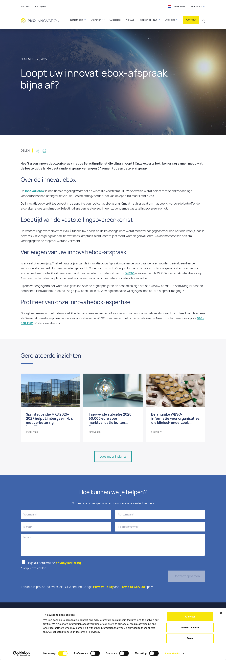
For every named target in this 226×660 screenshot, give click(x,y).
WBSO (130, 273)
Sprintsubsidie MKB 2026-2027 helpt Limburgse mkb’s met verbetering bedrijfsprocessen (49, 420)
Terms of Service (132, 587)
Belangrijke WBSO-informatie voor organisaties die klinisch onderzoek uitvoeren (175, 420)
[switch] (95, 653)
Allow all (190, 616)
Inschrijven (40, 6)
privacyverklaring (68, 563)
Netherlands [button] (187, 6)
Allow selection (190, 627)
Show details (172, 653)
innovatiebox (35, 191)
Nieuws (130, 19)
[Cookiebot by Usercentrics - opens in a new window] (21, 653)
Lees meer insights (113, 456)
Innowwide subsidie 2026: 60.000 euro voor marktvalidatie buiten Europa (111, 420)
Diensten (96, 19)
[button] (203, 21)
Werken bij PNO (148, 19)
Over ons (170, 19)
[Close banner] (221, 613)
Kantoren (25, 6)
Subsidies (115, 19)
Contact (191, 19)
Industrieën (76, 19)
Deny (190, 638)
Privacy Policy (103, 587)
